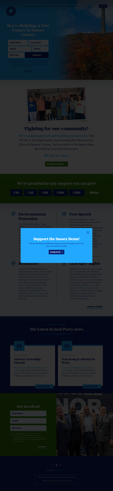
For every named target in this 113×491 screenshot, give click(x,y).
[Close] (88, 232)
